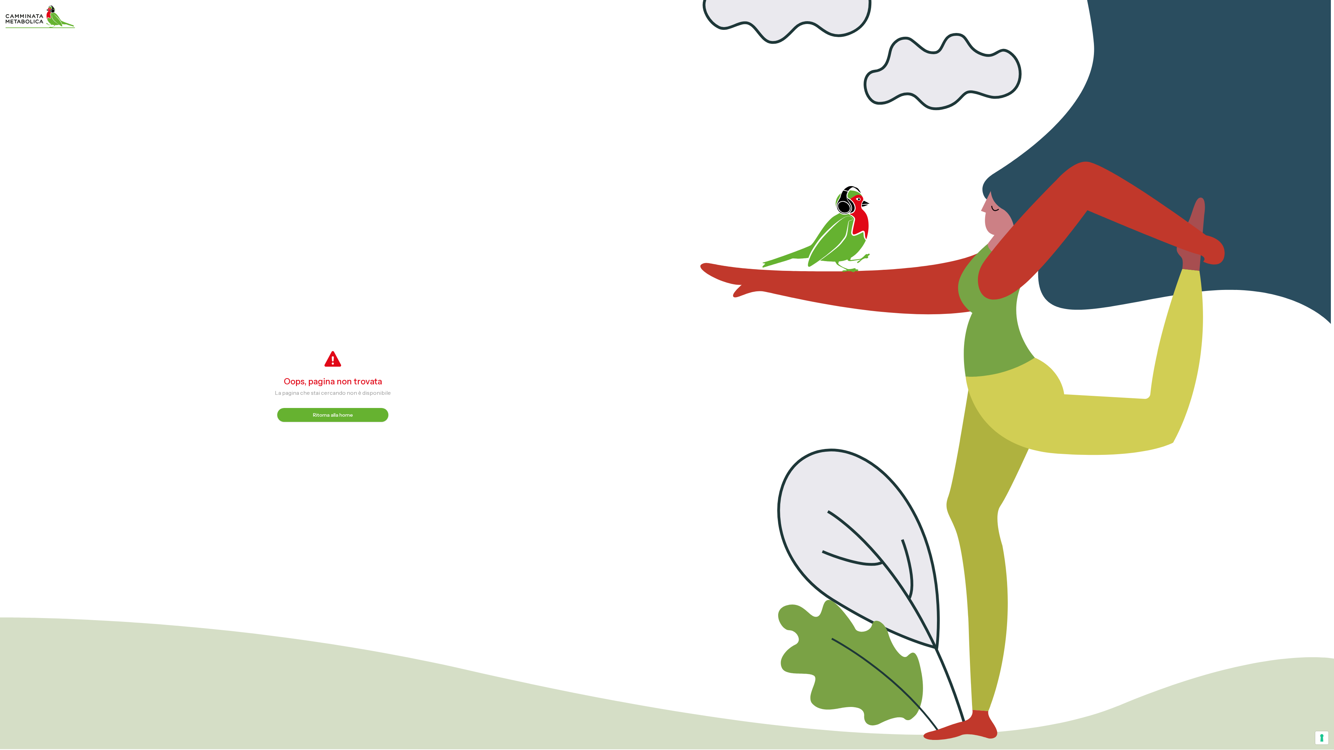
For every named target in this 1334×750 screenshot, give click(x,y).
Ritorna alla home (333, 415)
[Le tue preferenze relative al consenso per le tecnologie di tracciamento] (1321, 737)
